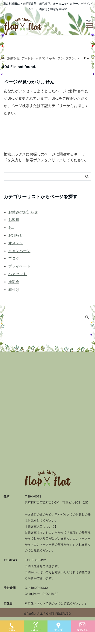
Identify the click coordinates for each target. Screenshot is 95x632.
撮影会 (13, 281)
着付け (13, 289)
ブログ (13, 258)
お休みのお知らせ (23, 212)
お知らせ (15, 235)
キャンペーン (19, 250)
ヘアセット (17, 273)
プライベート (19, 266)
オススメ (15, 243)
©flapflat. (30, 613)
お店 (12, 227)
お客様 (13, 219)
